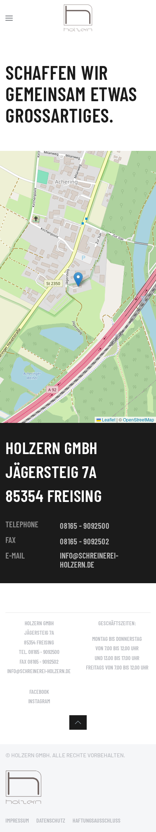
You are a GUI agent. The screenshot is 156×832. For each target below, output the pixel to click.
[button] (9, 18)
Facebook (39, 691)
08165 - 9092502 (84, 541)
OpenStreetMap (138, 419)
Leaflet (108, 419)
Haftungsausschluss (96, 820)
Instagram (39, 701)
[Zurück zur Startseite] (78, 18)
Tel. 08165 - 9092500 (39, 651)
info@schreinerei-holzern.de (89, 560)
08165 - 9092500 (84, 525)
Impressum (17, 820)
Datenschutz (50, 820)
